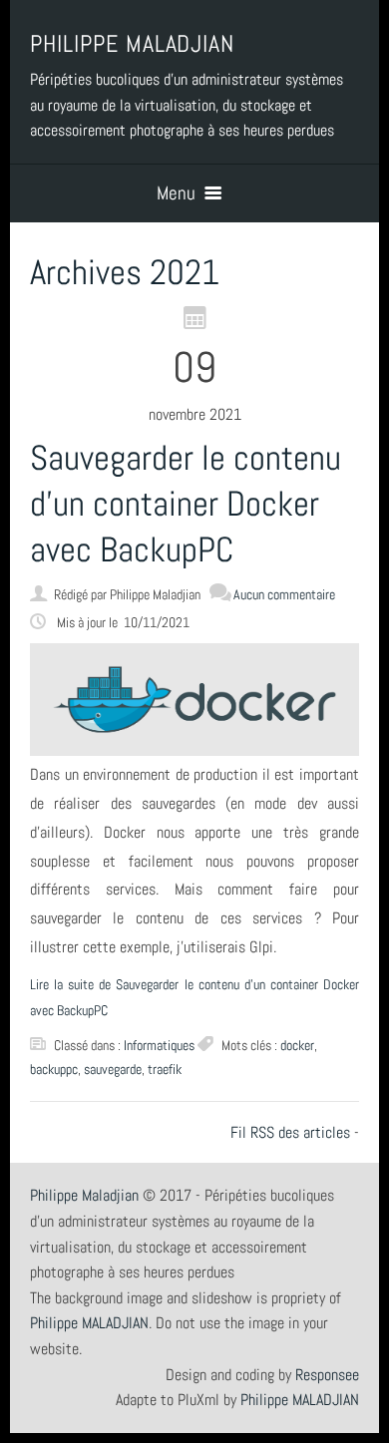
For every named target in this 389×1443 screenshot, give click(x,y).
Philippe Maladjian (84, 1195)
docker (297, 1045)
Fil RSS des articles (290, 1132)
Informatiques (159, 1045)
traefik (165, 1069)
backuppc (54, 1069)
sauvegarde (113, 1069)
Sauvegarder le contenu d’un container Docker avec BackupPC (185, 503)
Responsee (327, 1374)
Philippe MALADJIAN (299, 1399)
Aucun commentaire (284, 594)
